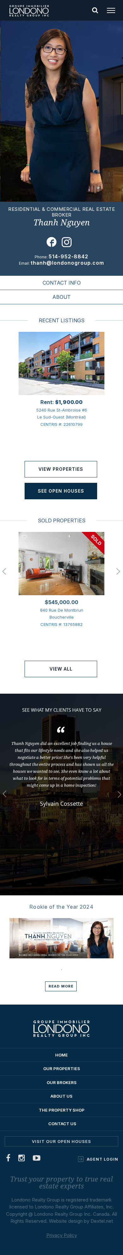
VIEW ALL (61, 669)
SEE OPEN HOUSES (61, 491)
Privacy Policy (61, 1235)
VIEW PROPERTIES (60, 469)
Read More (61, 986)
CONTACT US (62, 1123)
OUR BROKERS (62, 1082)
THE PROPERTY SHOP (62, 1110)
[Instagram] (21, 1159)
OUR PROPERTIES (61, 1068)
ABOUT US (61, 1096)
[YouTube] (37, 1159)
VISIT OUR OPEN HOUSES (61, 1141)
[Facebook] (8, 1159)
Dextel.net (102, 1221)
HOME (61, 1054)
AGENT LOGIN (102, 1159)
